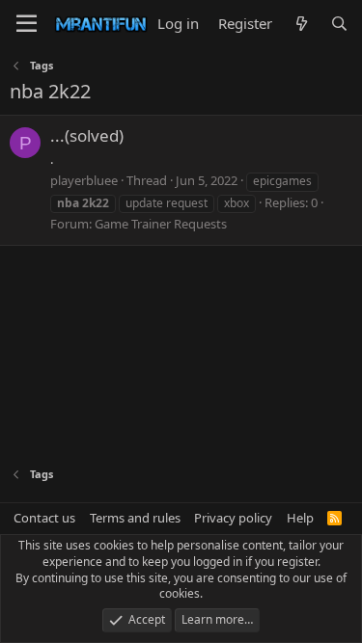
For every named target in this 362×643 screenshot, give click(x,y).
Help (300, 517)
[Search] (339, 23)
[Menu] (26, 24)
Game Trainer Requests (161, 223)
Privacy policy (233, 517)
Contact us (44, 517)
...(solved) (87, 135)
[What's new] (301, 23)
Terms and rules (135, 517)
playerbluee (84, 180)
